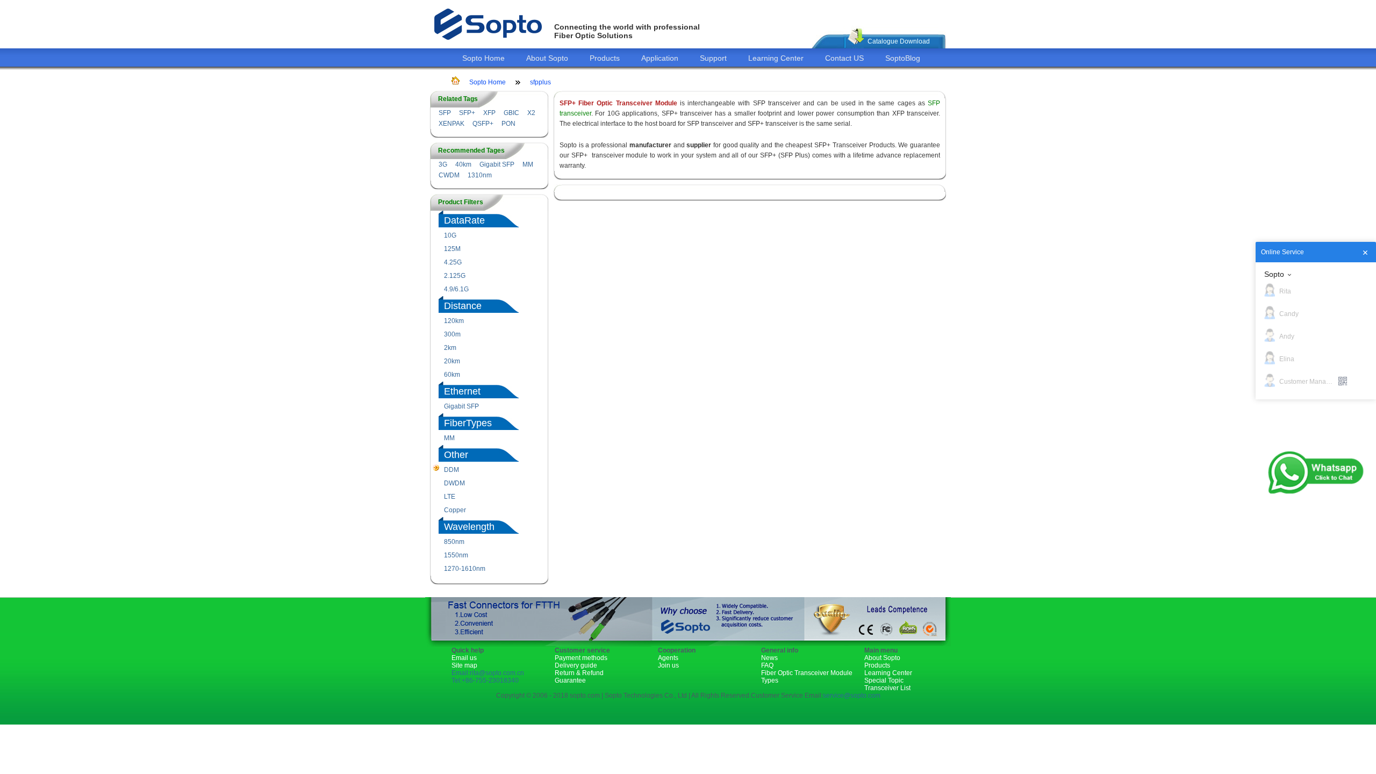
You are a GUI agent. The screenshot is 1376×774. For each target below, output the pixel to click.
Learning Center (776, 58)
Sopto (1274, 274)
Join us (668, 665)
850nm (454, 542)
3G (443, 164)
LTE (449, 496)
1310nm (480, 175)
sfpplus (540, 82)
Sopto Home (483, 58)
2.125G (454, 276)
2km (450, 348)
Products (605, 58)
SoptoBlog (902, 58)
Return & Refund (579, 673)
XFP (489, 113)
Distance (463, 305)
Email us (464, 658)
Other (456, 454)
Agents (668, 658)
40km (463, 164)
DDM (451, 470)
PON (508, 123)
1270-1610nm (464, 568)
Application (659, 58)
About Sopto (547, 58)
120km (454, 321)
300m (452, 334)
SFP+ (467, 113)
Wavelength (469, 526)
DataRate (464, 220)
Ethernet (462, 391)
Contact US (844, 58)
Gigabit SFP (496, 164)
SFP (445, 113)
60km (452, 374)
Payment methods (581, 658)
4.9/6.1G (456, 289)
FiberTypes (468, 423)
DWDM (454, 483)
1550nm (456, 555)
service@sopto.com (851, 695)
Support (713, 58)
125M (452, 249)
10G (450, 235)
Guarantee (570, 680)
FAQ (767, 665)
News (769, 658)
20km (452, 361)
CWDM (449, 175)
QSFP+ (482, 123)
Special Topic (884, 680)
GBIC (511, 113)
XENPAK (451, 123)
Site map (464, 665)
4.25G (453, 262)
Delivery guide (576, 665)
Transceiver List (887, 688)
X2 (531, 113)
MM (527, 164)
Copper (455, 510)
